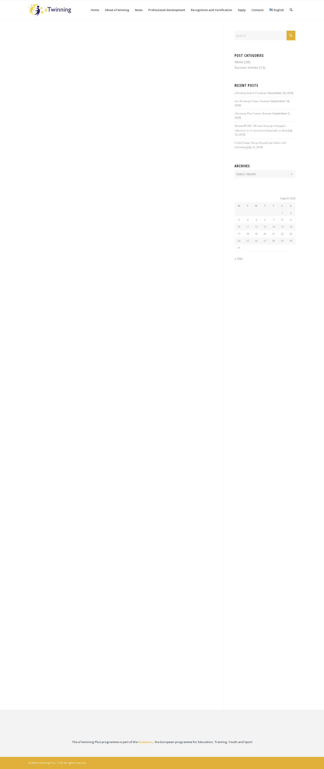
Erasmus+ (145, 742)
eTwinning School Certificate (251, 93)
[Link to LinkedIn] (279, 762)
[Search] (291, 10)
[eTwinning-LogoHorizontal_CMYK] (50, 10)
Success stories (246, 67)
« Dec (239, 258)
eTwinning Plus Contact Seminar (253, 113)
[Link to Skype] (285, 762)
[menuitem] (95, 10)
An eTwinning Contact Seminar (252, 101)
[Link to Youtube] (292, 762)
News (239, 62)
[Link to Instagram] (272, 762)
